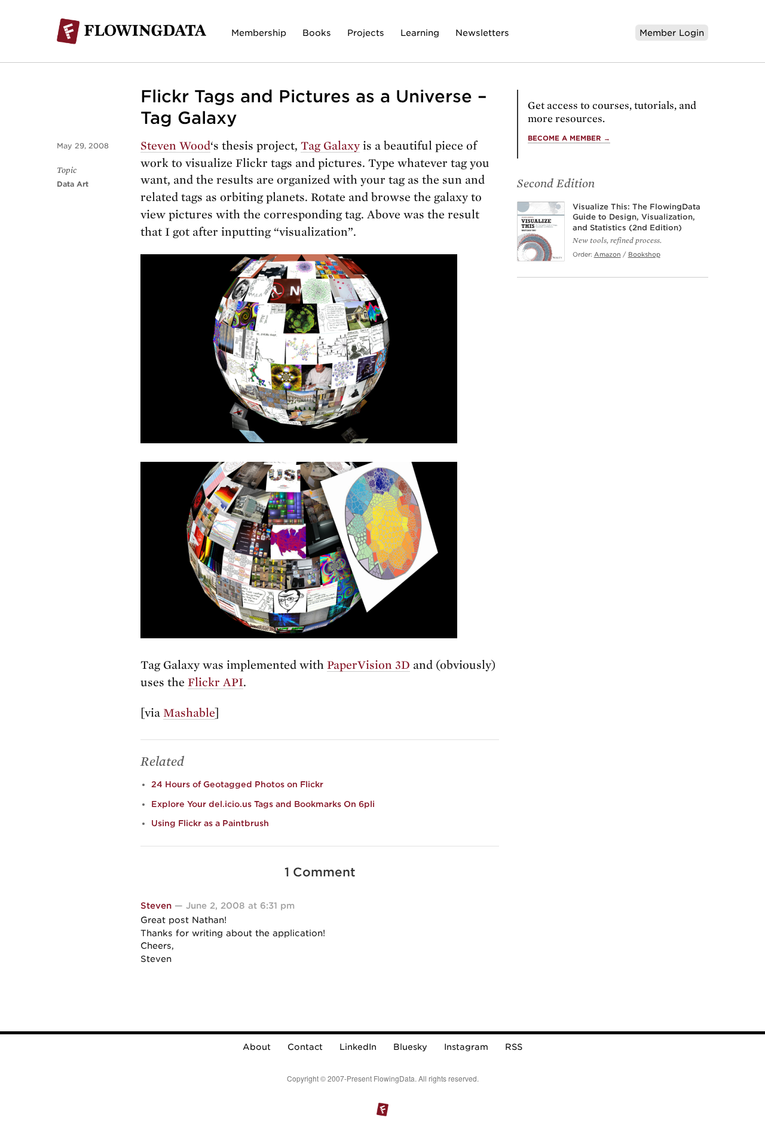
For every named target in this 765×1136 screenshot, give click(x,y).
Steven (156, 905)
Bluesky (410, 1047)
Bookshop (644, 254)
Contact (305, 1047)
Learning (419, 33)
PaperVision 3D (368, 665)
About (257, 1047)
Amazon (607, 254)
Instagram (466, 1047)
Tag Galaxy (330, 145)
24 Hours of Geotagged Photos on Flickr (237, 784)
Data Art (72, 183)
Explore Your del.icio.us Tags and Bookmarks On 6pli (263, 804)
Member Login (671, 33)
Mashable (189, 712)
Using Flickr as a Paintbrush (210, 823)
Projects (365, 33)
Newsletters (482, 33)
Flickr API (215, 682)
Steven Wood (175, 145)
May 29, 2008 (83, 145)
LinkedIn (358, 1047)
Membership (258, 33)
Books (316, 33)
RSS (513, 1047)
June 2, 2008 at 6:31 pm (240, 905)
